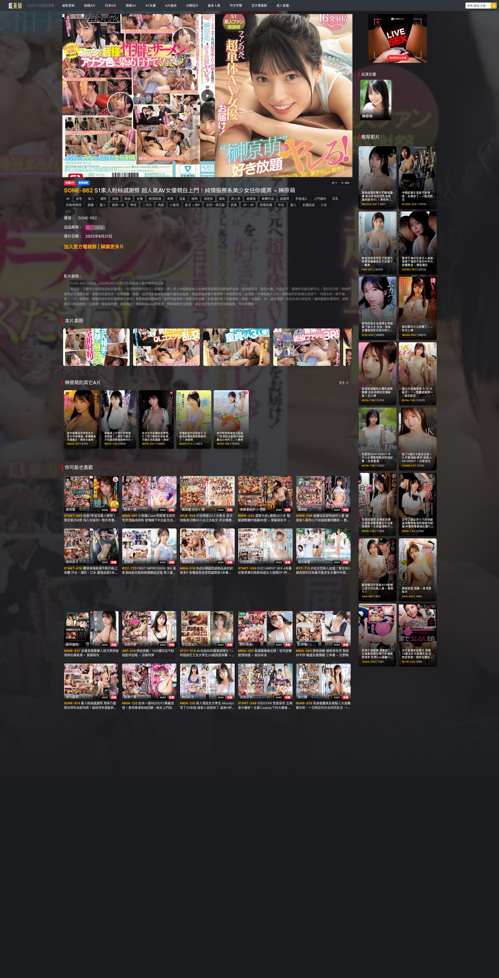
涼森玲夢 (130, 644)
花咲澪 (128, 562)
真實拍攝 (266, 205)
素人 (103, 205)
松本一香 (130, 509)
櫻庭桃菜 (188, 562)
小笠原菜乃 (248, 562)
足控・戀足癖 (215, 205)
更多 (342, 382)
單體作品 (268, 199)
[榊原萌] (375, 100)
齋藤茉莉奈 (248, 509)
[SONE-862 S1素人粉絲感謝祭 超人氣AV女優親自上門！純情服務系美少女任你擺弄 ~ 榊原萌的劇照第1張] (96, 347)
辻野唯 (302, 644)
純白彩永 (246, 644)
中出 (281, 205)
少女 (324, 205)
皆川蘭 (302, 697)
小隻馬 (174, 205)
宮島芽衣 (246, 697)
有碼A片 (69, 183)
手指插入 (301, 199)
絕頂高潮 (155, 199)
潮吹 (103, 199)
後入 (293, 205)
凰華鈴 (302, 509)
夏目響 (70, 509)
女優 (140, 199)
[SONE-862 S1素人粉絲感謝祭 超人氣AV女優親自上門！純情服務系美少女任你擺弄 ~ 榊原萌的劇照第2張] (166, 347)
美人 (91, 199)
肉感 (161, 205)
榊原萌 (367, 116)
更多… (69, 211)
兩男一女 (118, 205)
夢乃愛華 (72, 697)
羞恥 (222, 199)
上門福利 (320, 199)
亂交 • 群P (192, 205)
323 (347, 183)
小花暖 (260, 509)
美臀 (170, 199)
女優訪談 (308, 205)
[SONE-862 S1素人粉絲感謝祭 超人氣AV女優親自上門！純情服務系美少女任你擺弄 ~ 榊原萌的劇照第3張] (236, 347)
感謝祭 (284, 199)
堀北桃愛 (304, 562)
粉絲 (127, 199)
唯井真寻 (72, 562)
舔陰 (115, 199)
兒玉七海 (198, 509)
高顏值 (251, 199)
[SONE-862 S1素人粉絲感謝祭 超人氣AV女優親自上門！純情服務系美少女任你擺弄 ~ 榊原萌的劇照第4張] (306, 347)
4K (68, 199)
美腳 (91, 205)
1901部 (99, 227)
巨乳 (335, 199)
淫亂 (182, 199)
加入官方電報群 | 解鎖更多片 (94, 247)
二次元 (147, 205)
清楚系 (208, 199)
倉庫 (234, 205)
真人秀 (235, 199)
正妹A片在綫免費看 (40, 5)
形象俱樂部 (73, 205)
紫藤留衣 (72, 644)
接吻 (194, 199)
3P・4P (248, 205)
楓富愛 (186, 509)
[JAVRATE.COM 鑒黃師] (14, 5)
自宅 (79, 199)
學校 (133, 205)
